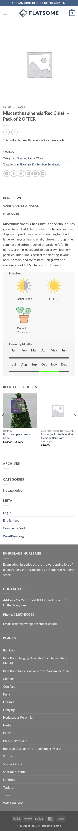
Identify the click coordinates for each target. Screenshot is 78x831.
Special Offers (35, 158)
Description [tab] (12, 197)
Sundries (9, 779)
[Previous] (3, 423)
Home (7, 107)
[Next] (74, 423)
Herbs (7, 725)
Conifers (9, 686)
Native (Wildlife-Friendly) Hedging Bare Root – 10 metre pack (57, 438)
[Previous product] (14, 132)
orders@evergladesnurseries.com (35, 624)
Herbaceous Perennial (18, 717)
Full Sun (36, 164)
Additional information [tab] (21, 205)
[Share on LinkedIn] (42, 173)
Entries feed (11, 520)
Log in (7, 513)
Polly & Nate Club (15, 741)
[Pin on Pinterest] (35, 173)
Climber (8, 678)
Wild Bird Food (13, 803)
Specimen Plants (14, 771)
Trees (6, 795)
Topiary (8, 787)
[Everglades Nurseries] (39, 13)
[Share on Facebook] (14, 173)
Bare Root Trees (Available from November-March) (38, 671)
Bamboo (9, 650)
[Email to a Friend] (28, 173)
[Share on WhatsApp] (6, 173)
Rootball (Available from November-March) (33, 748)
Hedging (9, 710)
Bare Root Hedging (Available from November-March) (35, 660)
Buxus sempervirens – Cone (16, 436)
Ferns (7, 694)
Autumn (14, 164)
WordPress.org (13, 536)
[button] (5, 13)
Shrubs (8, 756)
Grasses (21, 107)
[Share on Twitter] (21, 173)
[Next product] (6, 132)
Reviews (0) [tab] (11, 214)
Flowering (25, 164)
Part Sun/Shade (51, 164)
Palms (7, 733)
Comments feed (14, 528)
